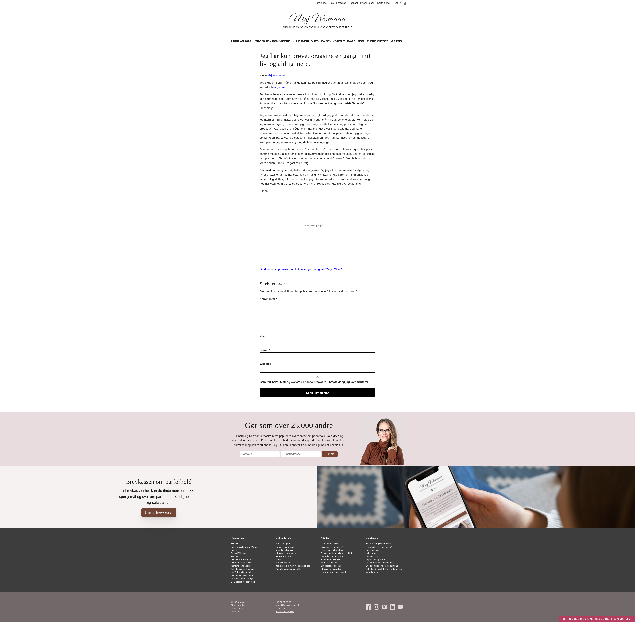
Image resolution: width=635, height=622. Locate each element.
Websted (265, 363)
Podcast (353, 2)
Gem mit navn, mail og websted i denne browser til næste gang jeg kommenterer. (314, 382)
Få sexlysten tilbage (338, 41)
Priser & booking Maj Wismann (245, 547)
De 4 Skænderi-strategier (242, 578)
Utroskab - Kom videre (272, 41)
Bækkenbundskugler (330, 559)
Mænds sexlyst (373, 572)
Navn (264, 336)
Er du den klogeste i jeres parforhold (383, 566)
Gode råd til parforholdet (332, 556)
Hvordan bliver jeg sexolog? (379, 547)
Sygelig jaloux (372, 550)
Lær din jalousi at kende (242, 575)
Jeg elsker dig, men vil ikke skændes (293, 566)
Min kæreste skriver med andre (380, 563)
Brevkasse (321, 2)
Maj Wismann (276, 75)
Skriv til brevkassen (158, 512)
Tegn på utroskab (329, 563)
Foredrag (341, 2)
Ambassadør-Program (241, 559)
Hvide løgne (371, 553)
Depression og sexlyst (376, 559)
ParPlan (279, 559)
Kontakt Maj (383, 2)
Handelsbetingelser (285, 611)
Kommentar (268, 299)
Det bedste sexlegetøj (331, 566)
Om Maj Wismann (239, 553)
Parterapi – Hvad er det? (332, 547)
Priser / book (367, 2)
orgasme (279, 87)
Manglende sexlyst (329, 544)
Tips (331, 2)
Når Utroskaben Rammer (242, 569)
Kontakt (234, 544)
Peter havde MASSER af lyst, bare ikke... (384, 569)
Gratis (396, 41)
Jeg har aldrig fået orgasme (378, 544)
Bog (361, 41)
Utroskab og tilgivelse (331, 569)
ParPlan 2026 (241, 41)
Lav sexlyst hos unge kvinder (334, 572)
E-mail (265, 350)
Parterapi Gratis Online (241, 563)
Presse (234, 550)
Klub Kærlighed (306, 41)
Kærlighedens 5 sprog (241, 566)
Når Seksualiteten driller (242, 572)
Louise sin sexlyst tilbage (332, 550)
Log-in (397, 2)
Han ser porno (372, 556)
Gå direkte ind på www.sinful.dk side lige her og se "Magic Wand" (301, 269)
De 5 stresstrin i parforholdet (244, 582)
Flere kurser (378, 41)
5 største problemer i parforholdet (336, 553)
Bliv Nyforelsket (283, 563)
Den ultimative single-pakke (289, 569)
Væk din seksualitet (285, 550)
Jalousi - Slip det (283, 556)
